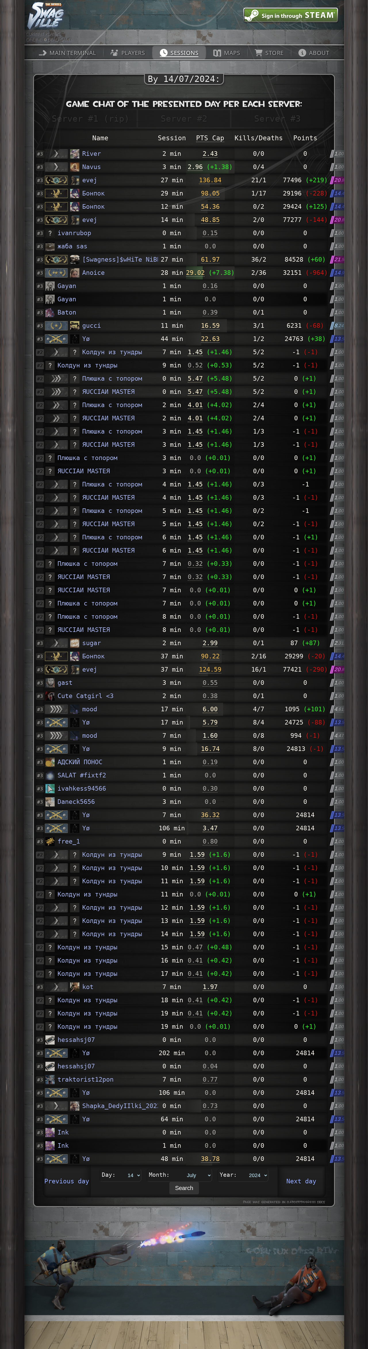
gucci (91, 325)
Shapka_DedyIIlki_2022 (120, 1106)
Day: (109, 1174)
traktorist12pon (85, 1079)
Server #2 (184, 119)
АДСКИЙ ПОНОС (79, 762)
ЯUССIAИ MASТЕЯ (108, 391)
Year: (228, 1174)
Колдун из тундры (112, 352)
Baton (66, 312)
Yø (86, 338)
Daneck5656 (76, 801)
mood (89, 709)
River (91, 153)
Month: (159, 1174)
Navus (91, 166)
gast (64, 682)
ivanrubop (74, 233)
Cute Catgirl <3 (85, 696)
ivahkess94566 (81, 788)
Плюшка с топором (112, 378)
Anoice (93, 272)
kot (87, 986)
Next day (301, 1181)
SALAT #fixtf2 (81, 775)
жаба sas (72, 246)
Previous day (66, 1181)
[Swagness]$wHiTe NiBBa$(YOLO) (120, 259)
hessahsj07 (76, 1039)
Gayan (66, 286)
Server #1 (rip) (90, 119)
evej (89, 180)
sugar (91, 643)
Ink (63, 1132)
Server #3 (277, 119)
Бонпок (93, 193)
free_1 (68, 841)
